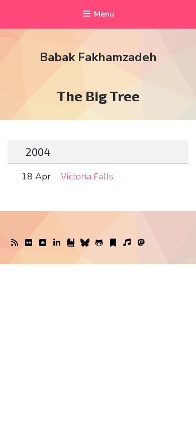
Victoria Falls (87, 175)
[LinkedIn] (57, 243)
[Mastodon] (141, 243)
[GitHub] (99, 243)
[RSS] (15, 243)
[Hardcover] (71, 243)
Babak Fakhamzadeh (98, 57)
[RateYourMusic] (127, 243)
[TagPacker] (113, 243)
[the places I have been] (43, 243)
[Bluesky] (85, 243)
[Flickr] (29, 243)
